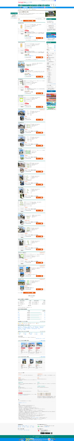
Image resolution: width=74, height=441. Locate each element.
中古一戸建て (35, 5)
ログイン (27, 2)
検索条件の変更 (49, 42)
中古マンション (27, 5)
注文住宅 (39, 5)
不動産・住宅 (19, 425)
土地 (40, 5)
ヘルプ (46, 0)
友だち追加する (41, 426)
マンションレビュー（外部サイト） (35, 417)
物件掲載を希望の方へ (38, 436)
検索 (55, 0)
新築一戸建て (31, 5)
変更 (54, 45)
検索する (52, 91)
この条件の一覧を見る (42, 340)
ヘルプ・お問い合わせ (51, 436)
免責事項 (42, 436)
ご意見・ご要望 (46, 436)
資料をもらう (39, 57)
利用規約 (33, 436)
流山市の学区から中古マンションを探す (40, 338)
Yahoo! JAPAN (43, 0)
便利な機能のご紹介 (46, 426)
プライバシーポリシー (23, 436)
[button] (19, 343)
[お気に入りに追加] (44, 38)
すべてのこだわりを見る (53, 83)
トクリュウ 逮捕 (52, 0)
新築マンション (23, 5)
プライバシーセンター (29, 436)
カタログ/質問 (47, 5)
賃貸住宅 (19, 5)
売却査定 (43, 5)
